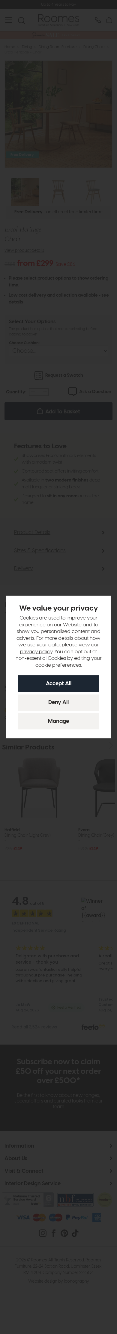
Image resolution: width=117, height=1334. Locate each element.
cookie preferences (58, 665)
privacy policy (36, 651)
